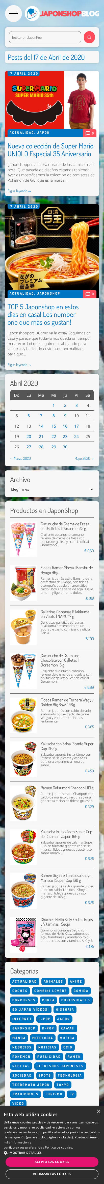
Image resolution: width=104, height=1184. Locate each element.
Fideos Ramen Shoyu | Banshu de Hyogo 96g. (67, 570)
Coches (20, 991)
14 (41, 426)
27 (29, 447)
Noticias (47, 1047)
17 (76, 426)
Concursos (24, 1000)
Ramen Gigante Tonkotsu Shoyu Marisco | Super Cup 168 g (66, 878)
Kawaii (68, 1028)
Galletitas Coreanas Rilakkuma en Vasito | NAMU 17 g (65, 614)
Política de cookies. (59, 1147)
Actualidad (22, 132)
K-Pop (48, 1028)
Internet (22, 1019)
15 (53, 426)
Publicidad (49, 1057)
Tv (71, 1094)
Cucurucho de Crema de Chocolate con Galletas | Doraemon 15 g (60, 660)
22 (53, 436)
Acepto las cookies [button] (52, 1162)
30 (65, 447)
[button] (52, 1152)
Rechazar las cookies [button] (52, 1174)
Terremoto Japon (31, 1085)
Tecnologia (70, 1075)
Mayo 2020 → (84, 458)
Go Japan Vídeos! (30, 1009)
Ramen (74, 1057)
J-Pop (45, 1019)
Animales (53, 981)
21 (41, 436)
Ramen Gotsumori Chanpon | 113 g (67, 787)
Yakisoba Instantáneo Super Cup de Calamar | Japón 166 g (66, 834)
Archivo (20, 479)
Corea (48, 1000)
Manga (19, 1038)
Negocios (22, 1047)
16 (65, 426)
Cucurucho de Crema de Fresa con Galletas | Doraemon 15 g (65, 526)
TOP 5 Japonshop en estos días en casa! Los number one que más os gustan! (43, 314)
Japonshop (48, 293)
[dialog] (52, 1145)
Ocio (67, 1047)
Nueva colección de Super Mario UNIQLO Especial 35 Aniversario (50, 149)
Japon (43, 132)
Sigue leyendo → (19, 190)
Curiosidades (75, 1000)
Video (18, 1103)
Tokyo (63, 1085)
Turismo (54, 1094)
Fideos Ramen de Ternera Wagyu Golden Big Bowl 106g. (67, 702)
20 (29, 436)
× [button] (98, 1111)
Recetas (21, 1066)
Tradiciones (25, 1094)
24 (76, 436)
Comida (81, 991)
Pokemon (21, 1057)
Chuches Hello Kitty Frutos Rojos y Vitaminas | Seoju (67, 922)
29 (53, 447)
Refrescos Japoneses (60, 1066)
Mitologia (42, 1038)
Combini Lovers (50, 991)
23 (65, 436)
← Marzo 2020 (20, 458)
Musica (67, 1038)
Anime (76, 981)
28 (41, 447)
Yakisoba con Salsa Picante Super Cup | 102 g (67, 746)
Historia (65, 1009)
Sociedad (22, 1075)
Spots (45, 1075)
